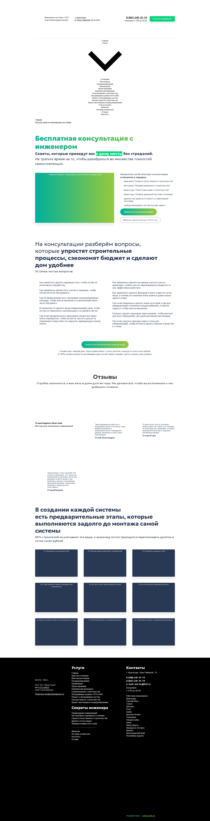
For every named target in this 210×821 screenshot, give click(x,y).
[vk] (144, 749)
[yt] (144, 804)
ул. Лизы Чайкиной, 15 (84, 20)
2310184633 (44, 688)
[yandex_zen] (144, 767)
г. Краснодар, (80, 17)
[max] (113, 28)
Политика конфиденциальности (49, 694)
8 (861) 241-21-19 (136, 17)
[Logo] (39, 19)
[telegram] (113, 10)
